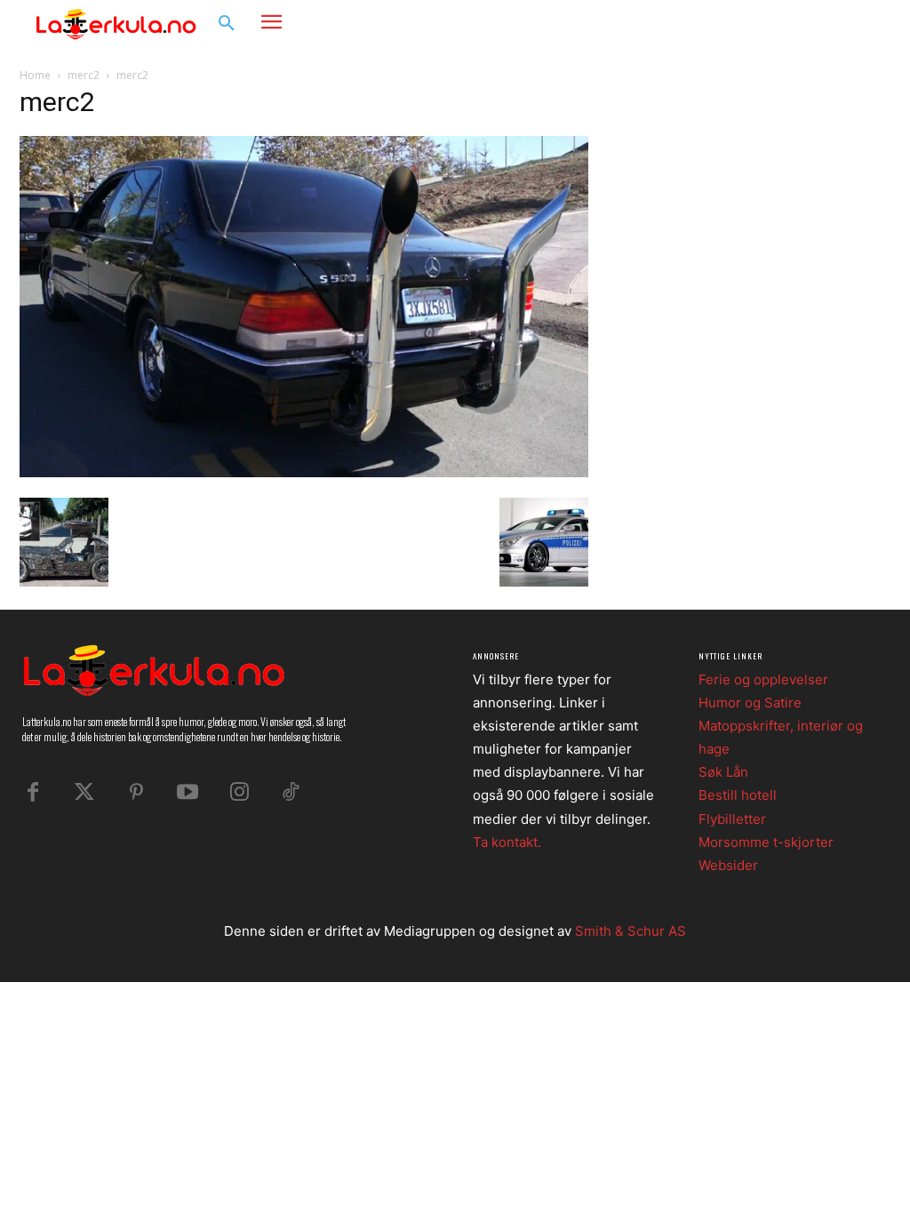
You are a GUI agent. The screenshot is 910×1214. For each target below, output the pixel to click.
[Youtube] (187, 792)
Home (35, 75)
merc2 (84, 75)
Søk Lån (723, 771)
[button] (226, 24)
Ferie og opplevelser (763, 679)
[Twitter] (84, 792)
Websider (728, 865)
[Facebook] (785, 24)
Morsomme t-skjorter (766, 842)
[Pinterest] (136, 792)
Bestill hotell (737, 795)
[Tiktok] (290, 792)
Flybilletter (732, 819)
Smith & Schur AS (630, 930)
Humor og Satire (750, 702)
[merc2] (304, 472)
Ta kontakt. (507, 842)
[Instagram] (819, 24)
